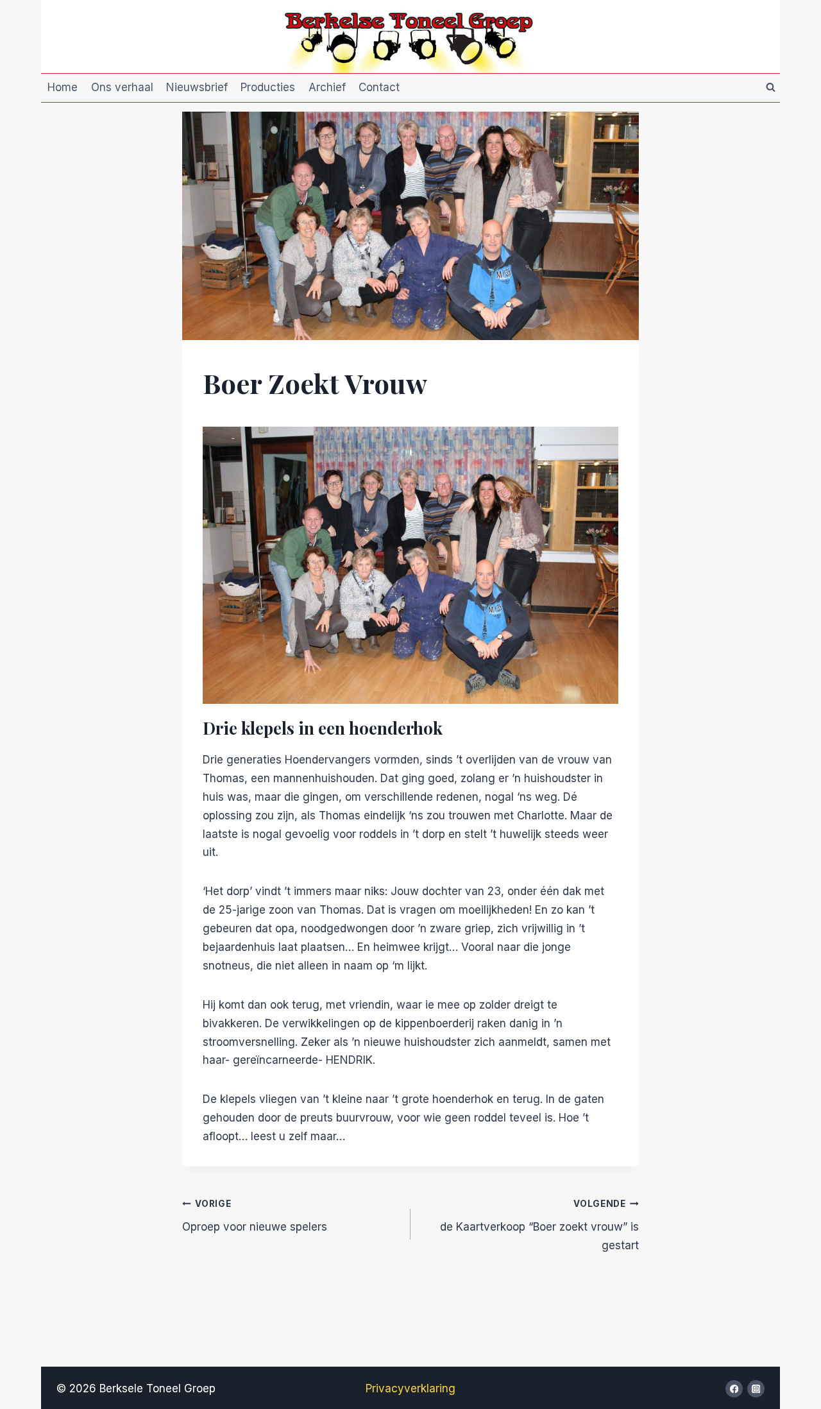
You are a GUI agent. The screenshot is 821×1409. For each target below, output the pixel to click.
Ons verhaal (122, 87)
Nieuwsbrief (197, 87)
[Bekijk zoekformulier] (770, 88)
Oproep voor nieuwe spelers (254, 1216)
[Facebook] (734, 1388)
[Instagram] (756, 1388)
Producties (268, 87)
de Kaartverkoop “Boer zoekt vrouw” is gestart (539, 1225)
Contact (379, 87)
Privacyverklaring (410, 1388)
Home (62, 87)
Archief (327, 87)
